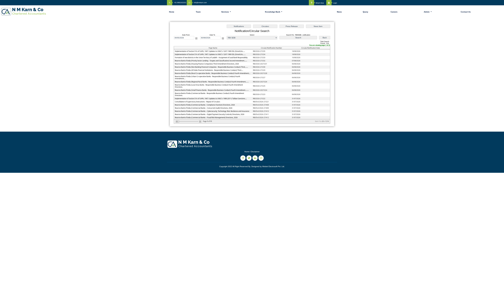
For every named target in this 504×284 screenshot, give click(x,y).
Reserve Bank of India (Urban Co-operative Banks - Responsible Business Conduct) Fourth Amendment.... (207, 77)
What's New (319, 3)
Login (335, 3)
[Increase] (200, 121)
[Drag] (178, 121)
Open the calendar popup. (196, 38)
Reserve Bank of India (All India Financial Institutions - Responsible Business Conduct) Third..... (209, 70)
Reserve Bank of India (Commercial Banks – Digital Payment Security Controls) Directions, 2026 (209, 114)
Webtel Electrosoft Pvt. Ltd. (273, 166)
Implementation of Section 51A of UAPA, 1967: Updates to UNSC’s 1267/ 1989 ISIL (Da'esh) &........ (210, 54)
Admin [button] (427, 12)
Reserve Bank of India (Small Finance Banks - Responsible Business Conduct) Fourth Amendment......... (212, 90)
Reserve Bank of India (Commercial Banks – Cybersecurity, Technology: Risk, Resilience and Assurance (212, 111)
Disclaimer (255, 152)
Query (365, 12)
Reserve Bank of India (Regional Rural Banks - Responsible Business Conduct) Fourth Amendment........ (212, 82)
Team (198, 12)
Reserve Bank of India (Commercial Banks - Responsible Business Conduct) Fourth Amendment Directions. (209, 94)
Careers (394, 12)
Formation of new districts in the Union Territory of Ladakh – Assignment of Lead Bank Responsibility (211, 57)
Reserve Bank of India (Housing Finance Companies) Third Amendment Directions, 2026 (207, 64)
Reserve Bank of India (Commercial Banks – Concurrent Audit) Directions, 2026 (203, 108)
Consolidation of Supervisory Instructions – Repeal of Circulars (197, 102)
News (339, 12)
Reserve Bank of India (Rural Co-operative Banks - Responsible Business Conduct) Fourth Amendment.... (212, 73)
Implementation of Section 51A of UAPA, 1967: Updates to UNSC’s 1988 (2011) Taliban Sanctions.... (211, 98)
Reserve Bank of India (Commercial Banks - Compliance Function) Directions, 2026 (205, 105)
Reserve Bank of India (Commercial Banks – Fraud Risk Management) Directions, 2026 (206, 117)
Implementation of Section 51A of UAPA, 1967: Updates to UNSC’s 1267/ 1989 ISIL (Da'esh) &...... (210, 51)
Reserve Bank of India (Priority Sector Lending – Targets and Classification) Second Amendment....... (211, 61)
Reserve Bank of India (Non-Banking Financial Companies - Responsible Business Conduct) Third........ (211, 67)
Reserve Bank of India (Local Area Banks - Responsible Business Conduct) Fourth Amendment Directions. (209, 86)
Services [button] (225, 12)
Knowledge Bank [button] (273, 12)
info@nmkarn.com (200, 3)
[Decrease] (177, 121)
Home (171, 12)
